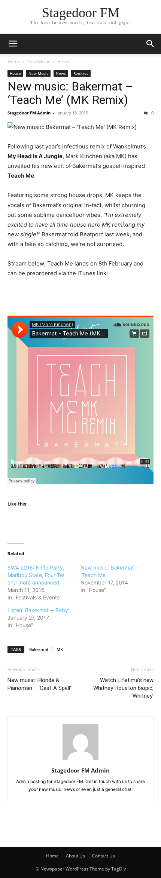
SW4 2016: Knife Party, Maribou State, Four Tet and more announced (36, 575)
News (61, 73)
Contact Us (103, 856)
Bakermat (38, 649)
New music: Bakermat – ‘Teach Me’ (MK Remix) (70, 93)
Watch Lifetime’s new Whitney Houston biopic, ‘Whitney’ (123, 688)
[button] (13, 44)
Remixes (80, 73)
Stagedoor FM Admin (29, 113)
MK (60, 649)
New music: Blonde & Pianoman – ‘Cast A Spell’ (39, 684)
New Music (38, 61)
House (64, 61)
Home (13, 61)
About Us (75, 856)
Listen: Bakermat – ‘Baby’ (38, 610)
